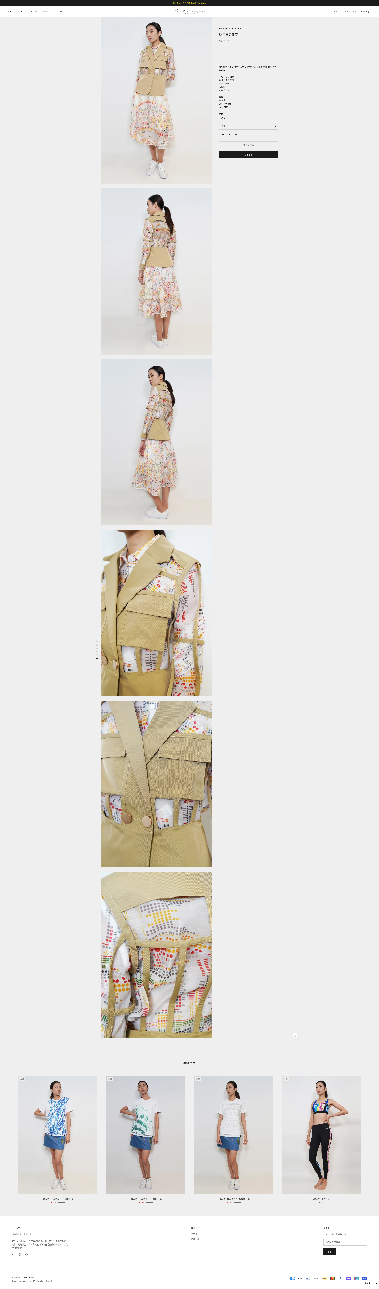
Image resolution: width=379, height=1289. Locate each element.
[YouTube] (26, 1254)
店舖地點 (195, 1239)
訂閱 (330, 1252)
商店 (9, 12)
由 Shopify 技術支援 (42, 1281)
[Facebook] (13, 1254)
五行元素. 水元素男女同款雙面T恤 (57, 1199)
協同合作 (32, 12)
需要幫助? (195, 1234)
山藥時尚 (47, 12)
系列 (20, 12)
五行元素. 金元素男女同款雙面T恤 (233, 1199)
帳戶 (347, 12)
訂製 (60, 12)
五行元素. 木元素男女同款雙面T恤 (145, 1199)
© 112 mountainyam (23, 1277)
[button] (370, 1283)
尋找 (354, 12)
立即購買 (248, 155)
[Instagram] (20, 1254)
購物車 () (366, 12)
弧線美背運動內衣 (321, 1199)
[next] (369, 1136)
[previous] (9, 1136)
